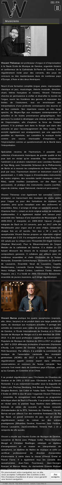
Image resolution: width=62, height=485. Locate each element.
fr (52, 2)
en (57, 2)
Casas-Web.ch (41, 483)
